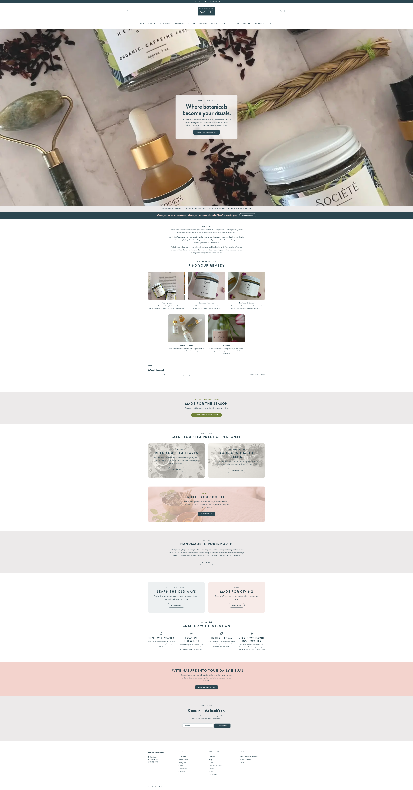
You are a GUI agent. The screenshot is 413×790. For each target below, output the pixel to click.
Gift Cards (235, 24)
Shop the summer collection (206, 415)
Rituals (214, 24)
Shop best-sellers (257, 374)
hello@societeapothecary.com (249, 756)
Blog (271, 24)
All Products (182, 756)
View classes (176, 605)
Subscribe (222, 726)
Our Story (212, 756)
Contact (211, 769)
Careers (242, 763)
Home (142, 24)
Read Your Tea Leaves (215, 766)
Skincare (204, 24)
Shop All (152, 24)
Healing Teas (165, 24)
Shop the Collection (206, 132)
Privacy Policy (213, 775)
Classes (225, 24)
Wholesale (247, 24)
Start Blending (247, 215)
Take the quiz (206, 514)
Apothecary (179, 24)
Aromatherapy (183, 769)
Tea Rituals (260, 24)
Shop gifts (236, 605)
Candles (192, 24)
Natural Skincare (183, 759)
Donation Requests (245, 759)
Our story (206, 562)
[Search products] (127, 11)
